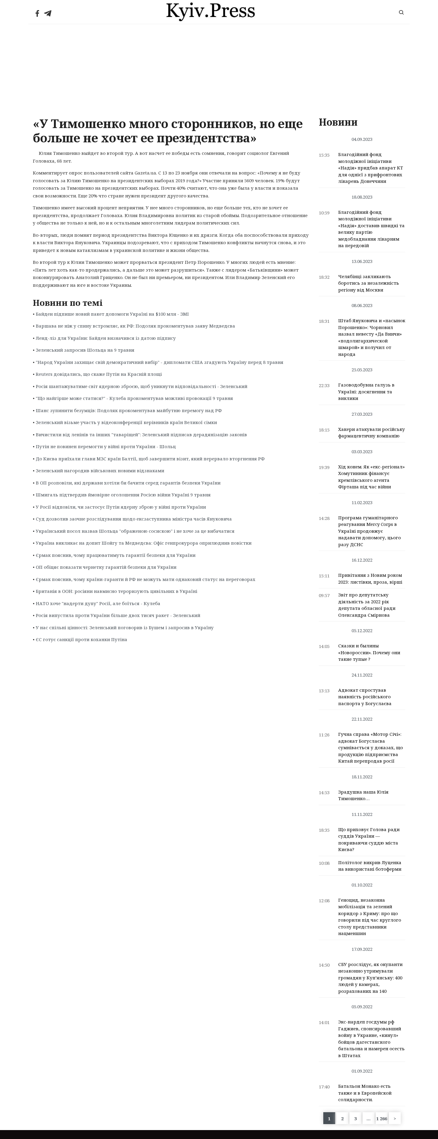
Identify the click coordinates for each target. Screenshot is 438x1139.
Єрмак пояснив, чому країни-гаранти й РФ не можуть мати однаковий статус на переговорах (145, 579)
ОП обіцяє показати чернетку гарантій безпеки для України (106, 567)
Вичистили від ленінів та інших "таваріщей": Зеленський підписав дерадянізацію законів (141, 434)
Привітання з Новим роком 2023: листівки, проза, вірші (370, 578)
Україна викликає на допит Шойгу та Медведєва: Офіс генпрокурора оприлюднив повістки (143, 543)
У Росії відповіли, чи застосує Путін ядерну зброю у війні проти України (121, 507)
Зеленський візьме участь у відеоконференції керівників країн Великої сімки (126, 422)
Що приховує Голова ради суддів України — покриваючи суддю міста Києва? (369, 839)
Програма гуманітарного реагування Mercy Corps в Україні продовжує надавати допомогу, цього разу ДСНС (369, 531)
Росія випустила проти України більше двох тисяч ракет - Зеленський (118, 615)
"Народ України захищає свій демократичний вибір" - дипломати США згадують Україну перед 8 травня (159, 362)
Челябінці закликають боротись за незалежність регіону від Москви (368, 283)
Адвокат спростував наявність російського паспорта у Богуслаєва (365, 696)
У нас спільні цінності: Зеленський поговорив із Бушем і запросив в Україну (125, 627)
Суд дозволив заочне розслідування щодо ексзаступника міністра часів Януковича (134, 519)
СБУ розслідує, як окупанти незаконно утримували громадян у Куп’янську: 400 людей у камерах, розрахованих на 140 (370, 977)
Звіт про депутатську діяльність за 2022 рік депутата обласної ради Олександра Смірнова (366, 605)
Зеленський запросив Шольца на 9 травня (85, 350)
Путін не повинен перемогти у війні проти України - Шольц (106, 446)
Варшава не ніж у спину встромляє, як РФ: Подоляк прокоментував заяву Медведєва (135, 326)
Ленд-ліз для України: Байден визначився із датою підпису (106, 338)
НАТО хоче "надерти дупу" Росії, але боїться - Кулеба (98, 603)
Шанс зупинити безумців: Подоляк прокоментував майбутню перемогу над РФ (129, 410)
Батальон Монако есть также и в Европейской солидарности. (365, 1092)
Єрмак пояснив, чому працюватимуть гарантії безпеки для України (115, 555)
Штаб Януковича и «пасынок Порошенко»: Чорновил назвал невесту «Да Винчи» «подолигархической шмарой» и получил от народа (371, 337)
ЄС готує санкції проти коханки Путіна (81, 639)
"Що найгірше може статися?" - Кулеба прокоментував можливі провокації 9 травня (134, 398)
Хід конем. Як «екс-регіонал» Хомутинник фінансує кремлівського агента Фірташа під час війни (371, 477)
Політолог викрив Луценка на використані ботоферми (369, 865)
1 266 (381, 1118)
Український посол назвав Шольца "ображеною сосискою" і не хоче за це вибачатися (135, 531)
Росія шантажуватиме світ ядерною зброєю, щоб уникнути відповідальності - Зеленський (141, 386)
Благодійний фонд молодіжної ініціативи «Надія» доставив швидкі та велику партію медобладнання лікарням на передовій (371, 229)
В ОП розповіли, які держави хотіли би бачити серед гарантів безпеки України (128, 483)
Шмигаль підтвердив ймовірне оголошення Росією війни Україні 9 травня (123, 495)
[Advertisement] (219, 68)
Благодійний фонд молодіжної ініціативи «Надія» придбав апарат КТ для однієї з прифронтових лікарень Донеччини (370, 167)
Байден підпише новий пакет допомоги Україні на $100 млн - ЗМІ (112, 314)
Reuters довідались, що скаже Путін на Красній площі (99, 374)
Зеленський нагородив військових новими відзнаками (100, 470)
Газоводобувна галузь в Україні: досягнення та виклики (366, 391)
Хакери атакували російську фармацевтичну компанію (371, 432)
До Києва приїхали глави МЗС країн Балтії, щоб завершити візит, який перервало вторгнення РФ (150, 459)
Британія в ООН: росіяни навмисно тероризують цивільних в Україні (116, 591)
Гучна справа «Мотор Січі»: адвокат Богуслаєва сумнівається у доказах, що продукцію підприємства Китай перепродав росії (370, 747)
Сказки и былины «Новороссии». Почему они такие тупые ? (369, 652)
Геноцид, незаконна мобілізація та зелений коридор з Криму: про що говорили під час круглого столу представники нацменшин (369, 917)
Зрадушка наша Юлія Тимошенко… (363, 795)
